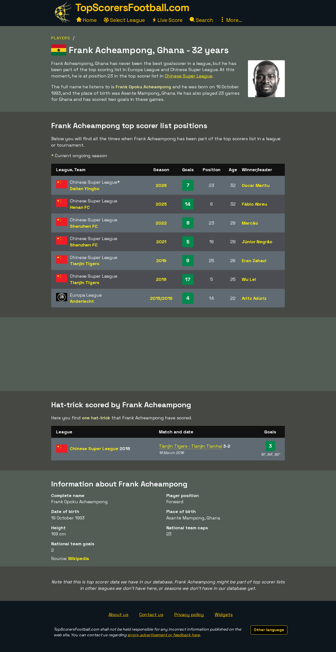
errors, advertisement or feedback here (163, 634)
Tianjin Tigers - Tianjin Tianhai (190, 446)
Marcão (250, 223)
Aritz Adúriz (254, 298)
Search (204, 20)
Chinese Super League (188, 76)
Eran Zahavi (254, 260)
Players (60, 38)
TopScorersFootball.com (132, 7)
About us (118, 614)
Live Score (169, 20)
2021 (161, 241)
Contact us (151, 614)
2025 (161, 204)
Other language (269, 629)
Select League (127, 20)
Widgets (223, 614)
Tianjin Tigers (84, 263)
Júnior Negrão (257, 241)
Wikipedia (78, 558)
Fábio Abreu (254, 204)
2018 (161, 279)
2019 (161, 260)
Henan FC (80, 207)
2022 (161, 223)
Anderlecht (82, 301)
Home (89, 20)
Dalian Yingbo (84, 188)
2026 (161, 185)
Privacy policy (189, 614)
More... (233, 20)
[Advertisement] (168, 354)
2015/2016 (161, 298)
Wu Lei (249, 279)
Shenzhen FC (84, 226)
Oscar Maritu (256, 185)
